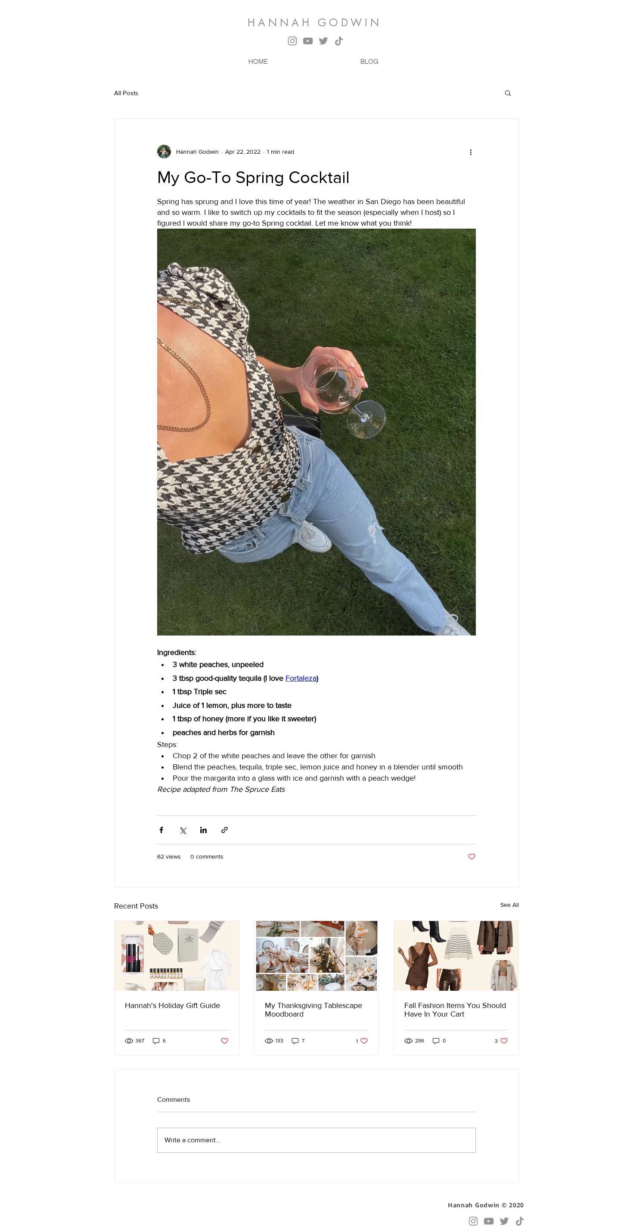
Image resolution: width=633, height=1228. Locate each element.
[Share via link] (224, 830)
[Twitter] (323, 41)
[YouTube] (308, 41)
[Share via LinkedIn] (203, 830)
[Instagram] (292, 41)
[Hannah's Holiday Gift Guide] (177, 956)
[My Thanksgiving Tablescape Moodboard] (316, 956)
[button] (508, 92)
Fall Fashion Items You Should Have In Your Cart (455, 1009)
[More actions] (470, 151)
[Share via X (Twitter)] (182, 830)
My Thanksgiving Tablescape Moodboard (313, 1009)
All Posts (126, 92)
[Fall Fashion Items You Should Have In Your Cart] (456, 956)
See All (509, 904)
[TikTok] (339, 41)
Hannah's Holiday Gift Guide (172, 1005)
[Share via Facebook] (161, 830)
